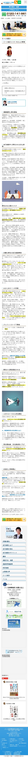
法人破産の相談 (18, 751)
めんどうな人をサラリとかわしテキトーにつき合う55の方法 (14, 698)
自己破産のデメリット (10, 552)
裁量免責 (4, 477)
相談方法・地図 (8, 560)
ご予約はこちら (14, 10)
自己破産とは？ (8, 545)
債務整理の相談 (17, 753)
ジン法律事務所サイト (8, 751)
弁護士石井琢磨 (12, 101)
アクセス (4, 746)
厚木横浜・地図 (14, 7)
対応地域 (6, 568)
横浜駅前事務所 (6, 655)
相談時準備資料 (8, 564)
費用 (4, 556)
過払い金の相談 (8, 754)
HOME (2, 18)
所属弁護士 (6, 541)
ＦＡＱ (5, 579)
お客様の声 (6, 571)
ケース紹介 (7, 18)
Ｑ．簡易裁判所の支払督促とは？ (11, 430)
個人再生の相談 (8, 753)
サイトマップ (22, 746)
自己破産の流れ (8, 549)
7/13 (3, 630)
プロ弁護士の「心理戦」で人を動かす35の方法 (14, 719)
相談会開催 (7, 630)
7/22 (3, 656)
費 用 (3, 744)
